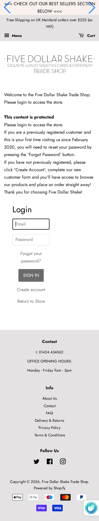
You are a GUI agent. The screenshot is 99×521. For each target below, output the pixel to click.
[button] (7, 7)
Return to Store (31, 301)
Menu (16, 35)
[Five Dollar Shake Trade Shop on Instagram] (63, 462)
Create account (31, 289)
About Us (49, 398)
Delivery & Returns (49, 420)
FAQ (49, 413)
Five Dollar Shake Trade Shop (65, 481)
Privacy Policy (49, 427)
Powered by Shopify (49, 488)
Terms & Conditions (49, 435)
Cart (90, 35)
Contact (50, 406)
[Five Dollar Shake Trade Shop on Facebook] (49, 462)
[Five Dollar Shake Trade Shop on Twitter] (37, 462)
